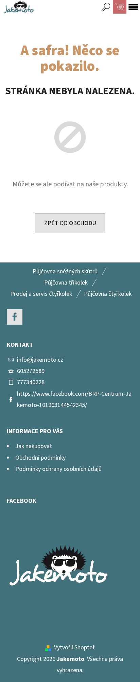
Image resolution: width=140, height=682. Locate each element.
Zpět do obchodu (70, 223)
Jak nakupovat (33, 446)
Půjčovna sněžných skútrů (65, 271)
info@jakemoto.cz (40, 360)
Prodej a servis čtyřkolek (41, 294)
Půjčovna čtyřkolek (108, 294)
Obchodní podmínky (40, 458)
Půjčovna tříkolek (66, 282)
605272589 (31, 371)
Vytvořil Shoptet (74, 647)
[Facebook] (14, 317)
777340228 (31, 382)
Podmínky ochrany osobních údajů (58, 469)
